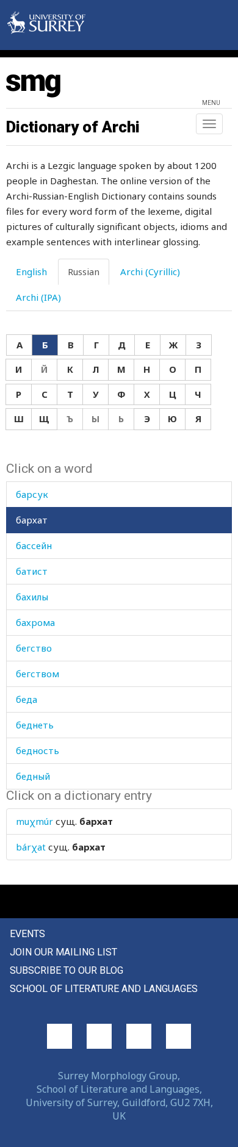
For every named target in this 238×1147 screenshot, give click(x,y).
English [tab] (31, 271)
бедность (37, 750)
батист (32, 571)
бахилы (32, 597)
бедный (33, 776)
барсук (32, 494)
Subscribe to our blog (66, 970)
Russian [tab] (83, 271)
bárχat (31, 847)
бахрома (35, 622)
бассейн (34, 545)
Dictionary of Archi (73, 127)
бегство (34, 648)
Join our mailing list (63, 952)
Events (27, 934)
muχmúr (34, 821)
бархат (32, 520)
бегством (37, 673)
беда (26, 699)
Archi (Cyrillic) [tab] (150, 271)
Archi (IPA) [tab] (38, 297)
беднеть (35, 725)
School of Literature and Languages (104, 988)
